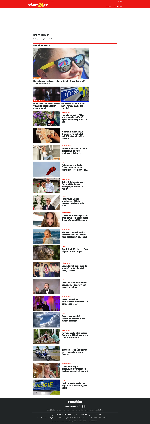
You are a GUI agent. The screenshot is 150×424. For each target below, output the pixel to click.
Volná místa (99, 410)
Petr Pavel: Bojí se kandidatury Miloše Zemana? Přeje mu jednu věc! (73, 202)
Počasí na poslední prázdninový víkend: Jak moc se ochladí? (73, 318)
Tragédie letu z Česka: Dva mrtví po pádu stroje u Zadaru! (74, 352)
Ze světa (64, 347)
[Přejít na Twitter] (119, 1)
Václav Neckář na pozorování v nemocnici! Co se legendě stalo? (75, 301)
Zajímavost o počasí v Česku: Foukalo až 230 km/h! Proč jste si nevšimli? (75, 167)
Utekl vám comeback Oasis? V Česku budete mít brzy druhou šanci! (46, 106)
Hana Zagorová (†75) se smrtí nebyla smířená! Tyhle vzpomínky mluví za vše (74, 118)
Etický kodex (51, 410)
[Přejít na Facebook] (117, 1)
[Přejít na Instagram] (121, 1)
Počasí (63, 162)
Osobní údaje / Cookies (86, 410)
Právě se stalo (41, 45)
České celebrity (66, 112)
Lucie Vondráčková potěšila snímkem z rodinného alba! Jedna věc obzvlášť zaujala (75, 218)
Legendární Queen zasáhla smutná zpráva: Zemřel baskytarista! (74, 268)
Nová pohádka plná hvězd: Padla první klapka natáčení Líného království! (75, 335)
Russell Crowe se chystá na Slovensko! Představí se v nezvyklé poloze (75, 285)
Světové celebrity (67, 263)
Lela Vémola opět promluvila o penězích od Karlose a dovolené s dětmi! (75, 369)
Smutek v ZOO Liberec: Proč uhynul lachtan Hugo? (75, 250)
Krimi (63, 380)
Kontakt (66, 410)
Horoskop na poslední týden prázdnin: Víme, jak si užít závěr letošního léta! (59, 82)
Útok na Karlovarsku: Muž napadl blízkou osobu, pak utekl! (74, 385)
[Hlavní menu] (121, 6)
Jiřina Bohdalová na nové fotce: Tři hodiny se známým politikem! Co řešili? (74, 185)
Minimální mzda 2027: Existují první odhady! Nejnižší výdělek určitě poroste (73, 135)
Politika (64, 196)
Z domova (64, 129)
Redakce (59, 410)
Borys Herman (41, 35)
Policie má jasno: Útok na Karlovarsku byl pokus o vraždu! (73, 106)
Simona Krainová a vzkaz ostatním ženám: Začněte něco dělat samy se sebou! (74, 234)
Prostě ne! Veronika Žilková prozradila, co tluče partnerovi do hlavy (75, 151)
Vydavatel (74, 410)
